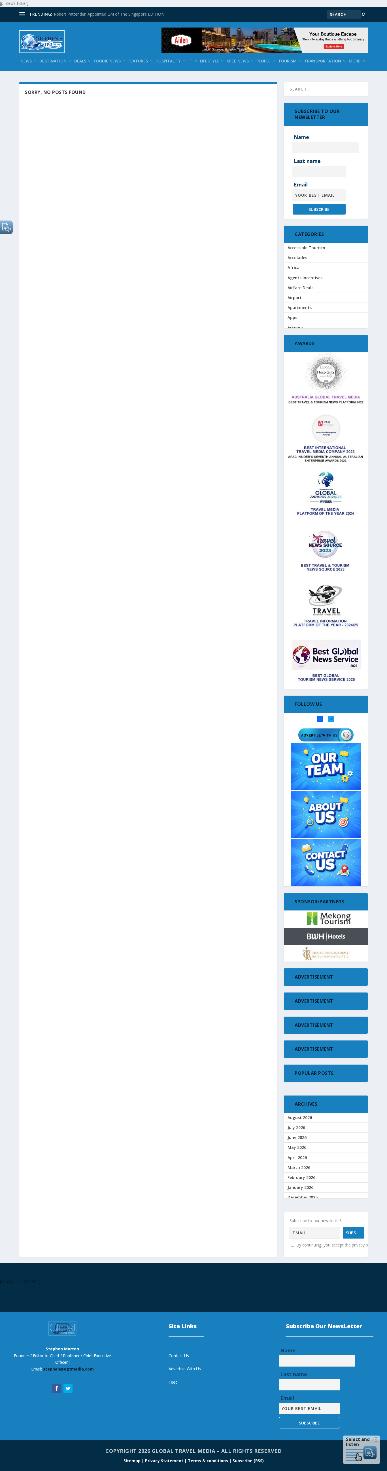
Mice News (238, 61)
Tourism (287, 61)
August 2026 (300, 1117)
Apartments (300, 307)
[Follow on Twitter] (68, 1388)
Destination (53, 61)
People (263, 61)
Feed (173, 1382)
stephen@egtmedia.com (68, 1369)
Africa (293, 267)
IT (190, 61)
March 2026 (299, 1167)
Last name (307, 161)
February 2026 (301, 1177)
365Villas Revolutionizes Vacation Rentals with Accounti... (106, 14)
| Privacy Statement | (164, 1460)
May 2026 (297, 1147)
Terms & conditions (208, 1460)
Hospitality (168, 61)
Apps (292, 317)
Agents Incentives (305, 277)
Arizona (295, 327)
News (26, 61)
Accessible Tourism (306, 247)
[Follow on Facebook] (56, 1388)
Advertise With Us (185, 1368)
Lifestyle (209, 61)
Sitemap (133, 1460)
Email (301, 184)
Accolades (297, 257)
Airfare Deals (300, 287)
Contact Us (179, 1355)
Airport (295, 297)
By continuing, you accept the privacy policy (335, 1245)
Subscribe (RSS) (248, 1460)
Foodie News (107, 61)
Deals (80, 61)
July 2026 (296, 1127)
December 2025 (303, 1197)
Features (138, 61)
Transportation (322, 61)
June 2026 (297, 1137)
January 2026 (300, 1187)
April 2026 (297, 1157)
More (354, 61)
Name (301, 137)
